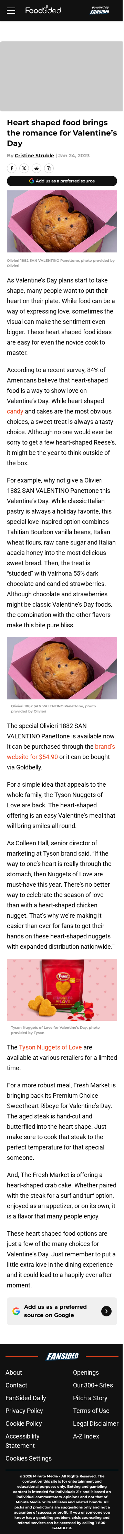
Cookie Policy (24, 1423)
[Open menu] (11, 10)
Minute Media (45, 1476)
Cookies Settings (29, 1458)
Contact (16, 1385)
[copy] (49, 168)
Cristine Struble (34, 155)
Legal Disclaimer (95, 1423)
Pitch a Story (90, 1398)
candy (15, 411)
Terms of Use (91, 1410)
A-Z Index (86, 1436)
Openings (86, 1372)
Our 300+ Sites (93, 1385)
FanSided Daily (26, 1398)
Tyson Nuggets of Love (51, 1047)
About (14, 1372)
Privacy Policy (24, 1410)
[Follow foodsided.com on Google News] (106, 1311)
